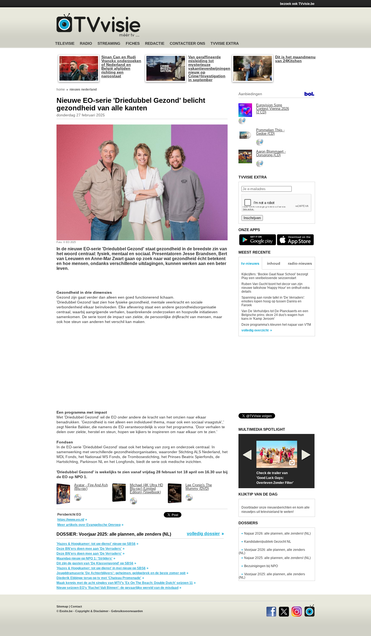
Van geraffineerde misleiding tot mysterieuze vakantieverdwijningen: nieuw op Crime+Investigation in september (208, 68)
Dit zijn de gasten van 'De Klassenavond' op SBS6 (94, 563)
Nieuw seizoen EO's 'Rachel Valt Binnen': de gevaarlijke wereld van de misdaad (117, 588)
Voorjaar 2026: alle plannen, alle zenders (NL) (272, 551)
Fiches (133, 43)
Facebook (271, 610)
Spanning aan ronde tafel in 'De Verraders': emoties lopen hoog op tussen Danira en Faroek (273, 301)
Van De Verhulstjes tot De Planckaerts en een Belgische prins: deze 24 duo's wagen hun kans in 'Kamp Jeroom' (274, 315)
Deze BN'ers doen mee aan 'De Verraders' (89, 549)
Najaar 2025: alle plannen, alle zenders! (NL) (277, 558)
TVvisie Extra (224, 43)
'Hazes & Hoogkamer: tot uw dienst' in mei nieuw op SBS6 (101, 568)
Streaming (109, 43)
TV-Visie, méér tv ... (98, 25)
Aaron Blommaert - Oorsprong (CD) (271, 153)
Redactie (154, 43)
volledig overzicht (255, 330)
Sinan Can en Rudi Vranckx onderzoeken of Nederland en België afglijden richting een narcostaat (121, 66)
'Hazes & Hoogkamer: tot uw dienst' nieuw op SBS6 (96, 544)
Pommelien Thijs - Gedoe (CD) (270, 132)
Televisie (64, 43)
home (60, 89)
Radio (86, 43)
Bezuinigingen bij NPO (261, 566)
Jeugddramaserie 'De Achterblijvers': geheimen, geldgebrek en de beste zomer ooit (121, 573)
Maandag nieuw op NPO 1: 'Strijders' (84, 558)
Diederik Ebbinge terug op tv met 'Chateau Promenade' (98, 578)
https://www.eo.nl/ (70, 520)
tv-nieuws (250, 263)
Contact (76, 606)
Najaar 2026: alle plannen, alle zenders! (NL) (277, 533)
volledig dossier (203, 534)
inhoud (273, 263)
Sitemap (62, 606)
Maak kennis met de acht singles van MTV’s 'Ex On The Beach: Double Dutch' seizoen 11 (124, 583)
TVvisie (309, 610)
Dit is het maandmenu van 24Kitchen (295, 59)
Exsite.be (66, 611)
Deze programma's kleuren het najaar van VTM (276, 325)
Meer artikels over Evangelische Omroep (89, 525)
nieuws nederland (83, 89)
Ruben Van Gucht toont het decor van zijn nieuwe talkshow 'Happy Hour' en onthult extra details (275, 287)
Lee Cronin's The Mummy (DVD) (199, 487)
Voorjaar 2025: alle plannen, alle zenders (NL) (272, 575)
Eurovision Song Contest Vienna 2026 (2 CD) (272, 108)
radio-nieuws (300, 263)
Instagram (297, 610)
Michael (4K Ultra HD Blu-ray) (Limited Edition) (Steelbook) (146, 488)
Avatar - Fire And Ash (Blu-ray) (91, 487)
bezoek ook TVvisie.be (297, 4)
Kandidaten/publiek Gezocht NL (267, 542)
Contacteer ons (187, 43)
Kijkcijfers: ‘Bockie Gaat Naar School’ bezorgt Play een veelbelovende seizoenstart (274, 276)
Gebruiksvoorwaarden (127, 611)
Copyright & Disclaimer (91, 611)
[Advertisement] (237, 25)
